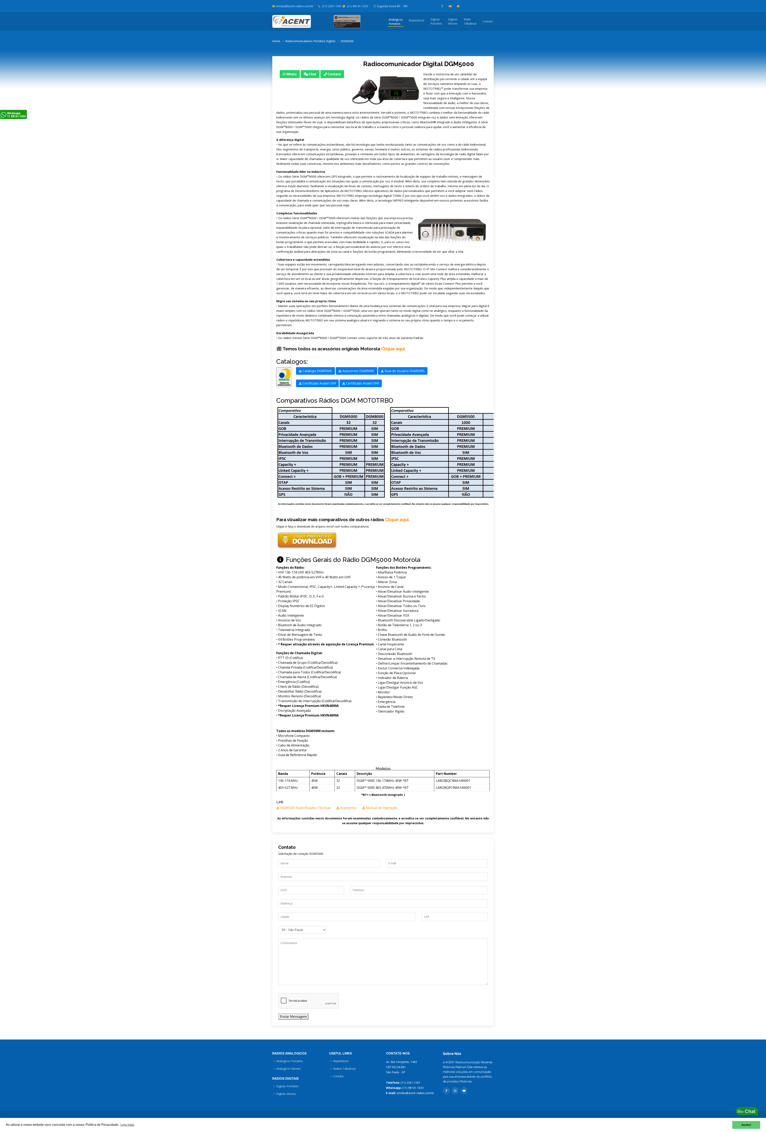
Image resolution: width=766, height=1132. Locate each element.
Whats (291, 74)
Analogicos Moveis (288, 1068)
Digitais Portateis (287, 1086)
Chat (312, 74)
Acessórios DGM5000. (358, 371)
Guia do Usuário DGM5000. (404, 371)
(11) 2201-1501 (331, 6)
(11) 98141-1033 (357, 6)
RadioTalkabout (470, 21)
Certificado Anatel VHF (362, 383)
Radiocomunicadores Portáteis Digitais (310, 41)
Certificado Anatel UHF (319, 383)
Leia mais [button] (127, 1124)
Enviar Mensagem (293, 1016)
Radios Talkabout (344, 1068)
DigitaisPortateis (436, 21)
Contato (488, 21)
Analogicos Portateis (289, 1061)
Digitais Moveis (286, 1093)
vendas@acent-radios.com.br (294, 6)
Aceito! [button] (746, 1124)
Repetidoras (416, 20)
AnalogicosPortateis (396, 21)
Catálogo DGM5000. (317, 371)
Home (276, 41)
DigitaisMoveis (453, 21)
